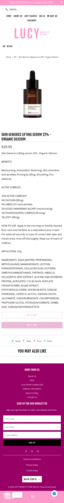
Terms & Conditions (32, 459)
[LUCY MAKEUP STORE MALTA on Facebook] (26, 451)
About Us (18, 16)
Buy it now (32, 325)
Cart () (53, 16)
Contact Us (32, 397)
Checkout (31, 20)
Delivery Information (32, 388)
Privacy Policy (32, 465)
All (15, 57)
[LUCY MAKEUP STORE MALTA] (32, 34)
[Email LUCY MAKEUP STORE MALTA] (38, 451)
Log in (42, 16)
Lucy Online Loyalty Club (32, 384)
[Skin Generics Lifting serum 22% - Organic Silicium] (32, 92)
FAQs (32, 380)
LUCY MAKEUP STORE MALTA (26, 487)
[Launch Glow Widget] (7, 495)
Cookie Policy (32, 470)
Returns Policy (32, 393)
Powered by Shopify (48, 487)
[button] (54, 494)
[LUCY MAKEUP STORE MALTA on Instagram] (32, 451)
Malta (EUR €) (30, 479)
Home (9, 16)
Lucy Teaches (30, 16)
